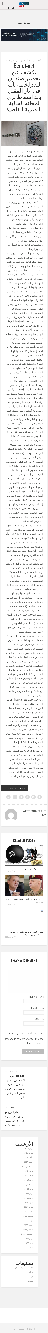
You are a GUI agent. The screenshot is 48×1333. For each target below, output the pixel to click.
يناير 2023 (29, 1211)
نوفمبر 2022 (28, 1220)
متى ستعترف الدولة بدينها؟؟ (33, 868)
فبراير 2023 (28, 1207)
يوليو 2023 (29, 1193)
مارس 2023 (28, 1202)
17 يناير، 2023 (10, 871)
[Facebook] (8, 8)
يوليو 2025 (29, 1171)
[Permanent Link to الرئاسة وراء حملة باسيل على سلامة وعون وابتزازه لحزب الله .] (24, 895)
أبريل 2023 (28, 1198)
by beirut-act (12, 788)
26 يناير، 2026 (10, 937)
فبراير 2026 (28, 1153)
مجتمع (30, 1281)
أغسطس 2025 (27, 1166)
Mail (37, 1008)
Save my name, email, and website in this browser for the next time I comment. (24, 1038)
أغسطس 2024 (27, 1184)
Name (36, 996)
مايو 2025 (29, 1175)
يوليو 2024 (28, 1189)
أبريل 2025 (28, 1180)
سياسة (10, 60)
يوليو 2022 (29, 1238)
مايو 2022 (29, 1247)
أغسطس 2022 (27, 1234)
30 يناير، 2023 (10, 904)
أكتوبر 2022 (28, 1225)
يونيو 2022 (29, 1243)
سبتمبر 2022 (28, 1229)
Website (39, 1019)
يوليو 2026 (28, 1148)
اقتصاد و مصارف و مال (28, 60)
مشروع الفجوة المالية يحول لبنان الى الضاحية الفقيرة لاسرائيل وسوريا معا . (26, 933)
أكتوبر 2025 (28, 1162)
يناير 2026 (29, 1157)
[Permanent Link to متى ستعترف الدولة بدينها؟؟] (24, 865)
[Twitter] (12, 8)
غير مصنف (29, 1277)
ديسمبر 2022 (28, 1216)
